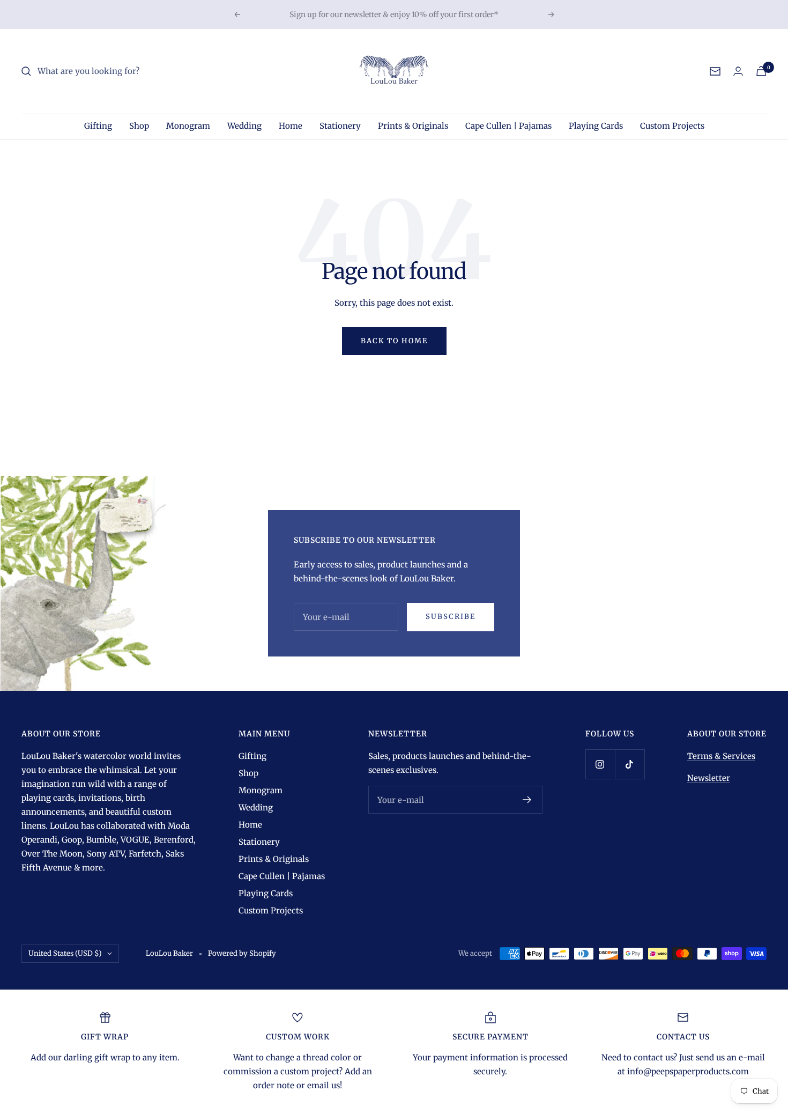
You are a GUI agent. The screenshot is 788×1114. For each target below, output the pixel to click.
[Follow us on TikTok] (629, 764)
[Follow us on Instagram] (600, 764)
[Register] (527, 799)
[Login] (738, 71)
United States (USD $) (65, 953)
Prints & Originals (413, 126)
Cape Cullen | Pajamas (508, 126)
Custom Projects (672, 126)
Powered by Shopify (242, 953)
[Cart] (761, 71)
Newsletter (708, 778)
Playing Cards (596, 126)
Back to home (394, 340)
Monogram (188, 126)
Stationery (340, 126)
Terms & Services (721, 756)
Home (290, 126)
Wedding (244, 126)
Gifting (98, 126)
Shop (139, 126)
